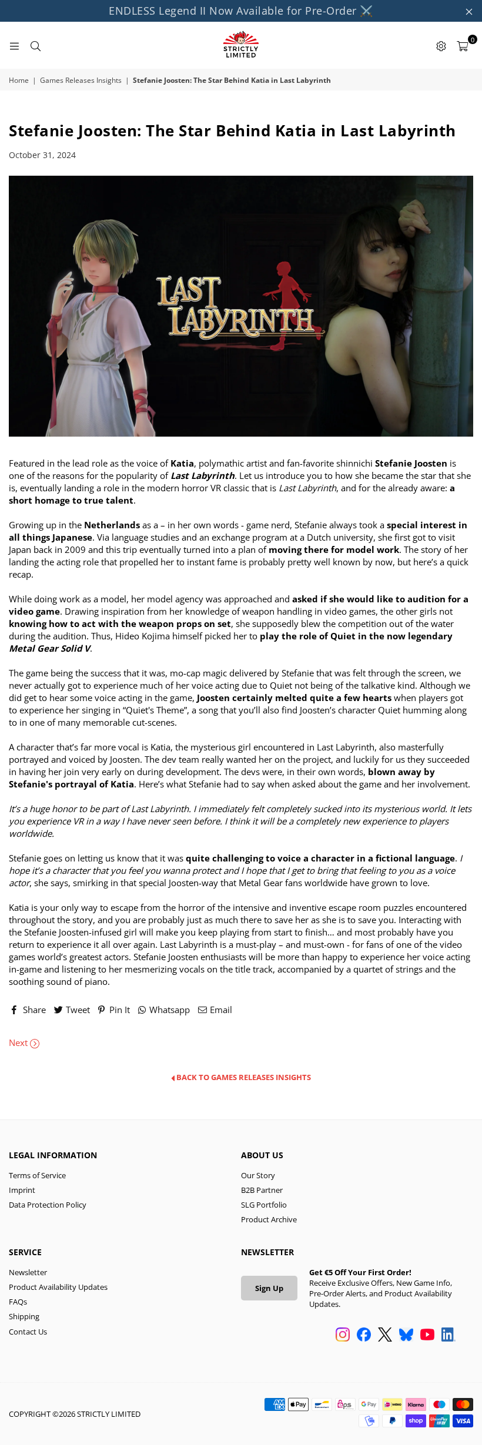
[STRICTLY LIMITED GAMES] (241, 45)
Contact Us (28, 1331)
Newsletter (28, 1272)
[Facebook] (364, 1335)
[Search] (35, 45)
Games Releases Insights (81, 80)
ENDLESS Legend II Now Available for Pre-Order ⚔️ (241, 11)
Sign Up (269, 1288)
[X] (385, 1335)
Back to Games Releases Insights (243, 1077)
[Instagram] (343, 1335)
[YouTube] (427, 1335)
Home (19, 80)
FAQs (18, 1301)
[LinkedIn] (448, 1335)
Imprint (22, 1190)
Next (19, 1042)
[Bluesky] (406, 1335)
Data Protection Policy (47, 1204)
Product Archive (269, 1219)
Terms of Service (37, 1175)
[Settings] (440, 45)
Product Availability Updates (58, 1287)
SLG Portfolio (264, 1204)
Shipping (24, 1316)
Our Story (258, 1175)
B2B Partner (262, 1190)
